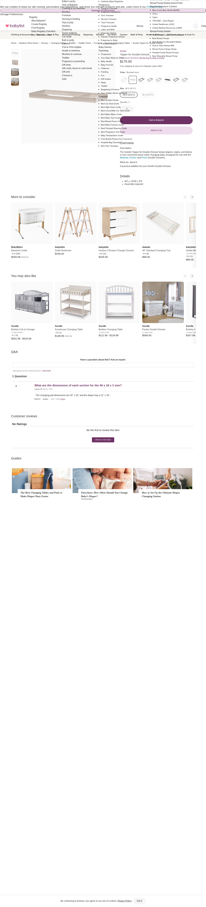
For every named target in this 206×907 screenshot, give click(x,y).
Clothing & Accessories (22, 34)
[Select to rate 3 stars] (102, 434)
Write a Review (103, 440)
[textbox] (103, 365)
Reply (63, 399)
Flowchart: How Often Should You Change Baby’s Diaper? (104, 494)
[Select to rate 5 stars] (105, 434)
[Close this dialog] (0, 2)
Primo (144, 157)
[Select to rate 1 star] (100, 434)
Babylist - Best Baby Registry (15, 26)
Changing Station (58, 43)
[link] (133, 80)
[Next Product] (192, 197)
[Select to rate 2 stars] (101, 434)
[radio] (15, 53)
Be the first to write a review (152, 58)
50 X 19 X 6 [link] (148, 95)
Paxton (133, 157)
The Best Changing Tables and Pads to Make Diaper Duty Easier (41, 494)
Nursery (44, 43)
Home (13, 43)
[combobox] (195, 26)
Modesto (124, 157)
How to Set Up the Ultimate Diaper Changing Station (161, 494)
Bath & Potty (137, 34)
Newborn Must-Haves (28, 43)
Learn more (46, 371)
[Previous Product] (185, 197)
